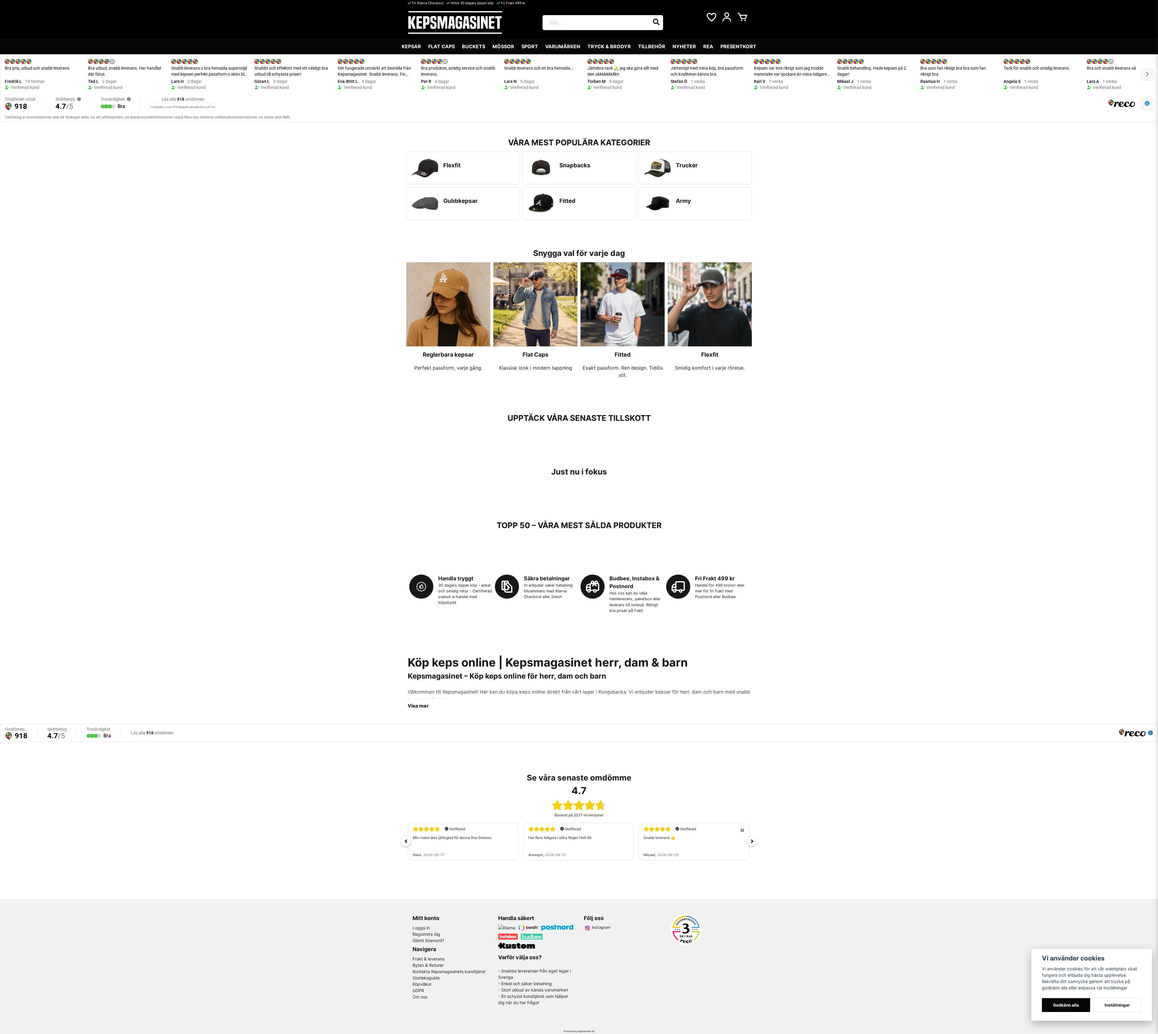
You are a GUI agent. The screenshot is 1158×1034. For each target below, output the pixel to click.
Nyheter (684, 46)
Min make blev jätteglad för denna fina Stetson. (452, 837)
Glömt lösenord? (428, 940)
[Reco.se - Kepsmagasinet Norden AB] (686, 929)
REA (708, 46)
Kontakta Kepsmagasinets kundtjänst (449, 971)
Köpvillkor (422, 984)
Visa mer (418, 706)
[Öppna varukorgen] (742, 17)
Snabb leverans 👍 (659, 837)
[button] (406, 841)
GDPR (418, 990)
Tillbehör (651, 46)
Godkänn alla (1066, 1005)
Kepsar (411, 46)
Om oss (420, 996)
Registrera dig (426, 934)
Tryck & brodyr (609, 46)
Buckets (473, 46)
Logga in (421, 927)
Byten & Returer (428, 965)
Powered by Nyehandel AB (579, 1031)
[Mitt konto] (727, 17)
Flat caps (441, 46)
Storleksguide (426, 977)
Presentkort (738, 46)
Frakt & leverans (429, 958)
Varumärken (562, 46)
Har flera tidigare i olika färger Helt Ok (560, 837)
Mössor (503, 46)
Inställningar (1117, 1005)
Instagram (601, 927)
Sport (529, 46)
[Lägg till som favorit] (711, 17)
